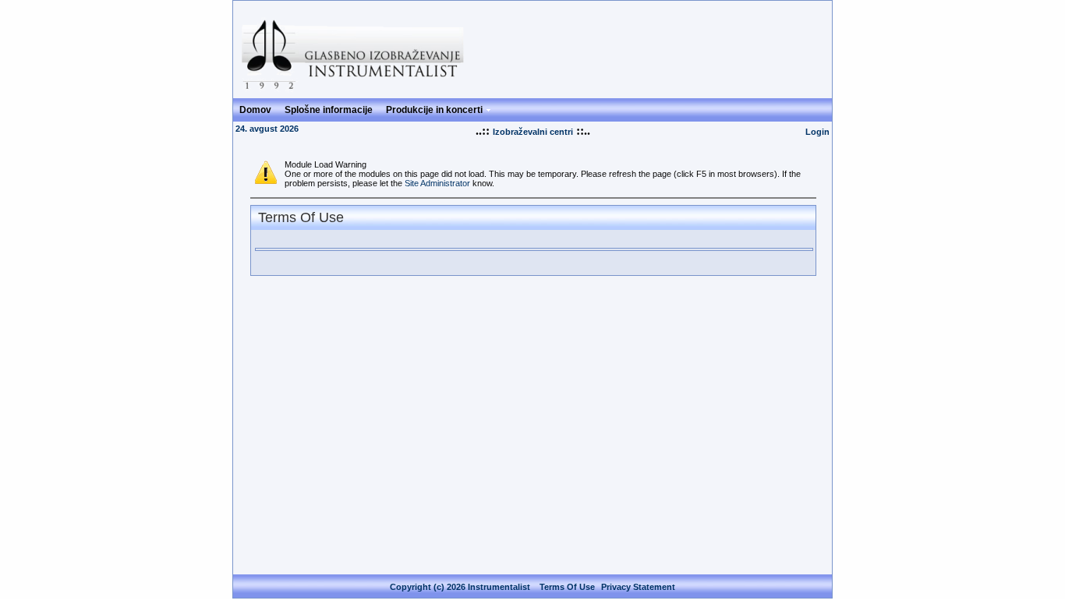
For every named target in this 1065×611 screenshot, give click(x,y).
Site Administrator (437, 183)
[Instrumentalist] (357, 91)
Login (817, 131)
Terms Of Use (567, 587)
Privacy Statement (638, 587)
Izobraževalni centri (533, 131)
